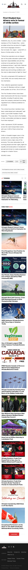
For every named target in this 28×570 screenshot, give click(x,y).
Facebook (10, 161)
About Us (9, 552)
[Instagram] (9, 547)
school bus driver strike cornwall (9, 172)
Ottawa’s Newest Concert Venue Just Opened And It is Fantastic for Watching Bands (11, 198)
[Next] (25, 178)
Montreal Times (11, 561)
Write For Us (10, 554)
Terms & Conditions (14, 568)
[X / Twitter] (13, 547)
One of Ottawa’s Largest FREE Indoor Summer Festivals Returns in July (13, 344)
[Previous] (22, 178)
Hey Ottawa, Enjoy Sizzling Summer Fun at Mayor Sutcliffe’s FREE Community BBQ (14, 276)
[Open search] (21, 4)
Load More (14, 534)
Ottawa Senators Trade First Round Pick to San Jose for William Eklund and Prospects (12, 460)
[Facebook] (11, 547)
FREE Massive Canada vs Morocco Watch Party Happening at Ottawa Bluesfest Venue (13, 367)
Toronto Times (20, 558)
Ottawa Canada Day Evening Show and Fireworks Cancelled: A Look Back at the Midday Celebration (13, 391)
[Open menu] (25, 4)
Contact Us (17, 552)
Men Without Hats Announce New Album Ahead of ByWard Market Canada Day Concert (13, 415)
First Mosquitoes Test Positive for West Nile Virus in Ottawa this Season (13, 252)
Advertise (23, 552)
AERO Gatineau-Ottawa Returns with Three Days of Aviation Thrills (13, 322)
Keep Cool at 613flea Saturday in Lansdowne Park (13, 438)
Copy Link (24, 161)
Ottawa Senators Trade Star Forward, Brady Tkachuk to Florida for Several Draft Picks (12, 482)
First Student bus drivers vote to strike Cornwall (13, 169)
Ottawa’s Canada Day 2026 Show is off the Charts (13, 504)
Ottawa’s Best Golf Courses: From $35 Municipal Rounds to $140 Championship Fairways (13, 299)
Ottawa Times (11, 558)
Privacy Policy (5, 568)
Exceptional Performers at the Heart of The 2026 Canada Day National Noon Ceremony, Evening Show (13, 527)
